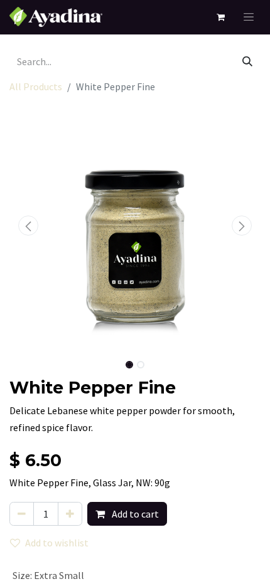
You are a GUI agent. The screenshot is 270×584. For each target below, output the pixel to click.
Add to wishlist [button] (57, 542)
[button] (28, 226)
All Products (35, 86)
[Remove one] (21, 514)
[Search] (247, 61)
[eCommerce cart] (220, 17)
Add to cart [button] (134, 514)
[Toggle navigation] (249, 17)
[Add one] (70, 514)
